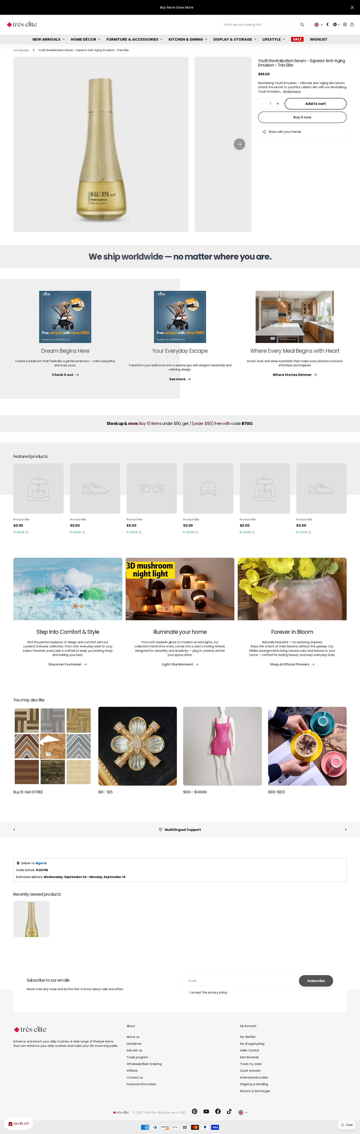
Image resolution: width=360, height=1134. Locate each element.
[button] (239, 144)
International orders (254, 1077)
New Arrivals (46, 39)
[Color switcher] (328, 25)
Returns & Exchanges (255, 1091)
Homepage (21, 50)
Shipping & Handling (254, 1084)
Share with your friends (285, 132)
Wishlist (319, 39)
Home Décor (83, 39)
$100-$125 (276, 792)
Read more (292, 91)
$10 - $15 (105, 792)
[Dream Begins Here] (65, 319)
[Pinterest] (194, 1111)
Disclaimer (134, 1044)
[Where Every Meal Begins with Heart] (295, 319)
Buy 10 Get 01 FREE (28, 792)
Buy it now (302, 117)
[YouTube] (206, 1111)
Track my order (251, 1064)
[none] (14, 829)
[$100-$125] (307, 746)
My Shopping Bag (252, 1044)
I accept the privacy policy (209, 992)
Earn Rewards (249, 1057)
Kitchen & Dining (186, 39)
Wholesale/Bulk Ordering (144, 1064)
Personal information (141, 1084)
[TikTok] (229, 1111)
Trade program (137, 1057)
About (131, 1026)
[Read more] (336, 25)
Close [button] (352, 7)
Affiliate (132, 1071)
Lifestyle (271, 39)
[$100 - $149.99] (222, 746)
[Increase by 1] (277, 103)
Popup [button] (27, 532)
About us (133, 1037)
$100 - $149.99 (194, 792)
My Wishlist (247, 1037)
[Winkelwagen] (352, 25)
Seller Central (249, 1050)
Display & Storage (232, 39)
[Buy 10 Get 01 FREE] (52, 746)
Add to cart (315, 103)
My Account (248, 1026)
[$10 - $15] (137, 746)
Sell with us (134, 1050)
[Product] (38, 488)
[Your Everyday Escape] (180, 319)
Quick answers (250, 1071)
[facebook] (218, 1111)
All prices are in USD (171, 1112)
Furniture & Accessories (132, 39)
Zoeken (302, 24)
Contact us (135, 1077)
